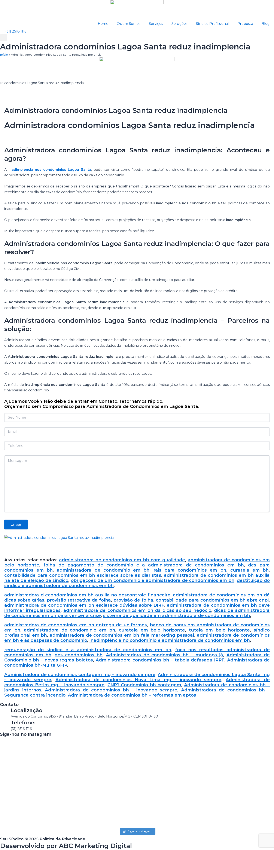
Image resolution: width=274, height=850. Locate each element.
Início (4, 54)
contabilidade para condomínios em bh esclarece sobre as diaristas (82, 575)
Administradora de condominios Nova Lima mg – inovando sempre (138, 679)
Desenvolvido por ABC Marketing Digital (66, 846)
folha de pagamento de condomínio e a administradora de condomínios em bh (143, 565)
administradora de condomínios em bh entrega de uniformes (75, 624)
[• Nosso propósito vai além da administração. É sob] (81, 778)
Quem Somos (128, 24)
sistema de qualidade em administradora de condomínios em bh (176, 615)
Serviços (156, 24)
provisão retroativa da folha (79, 600)
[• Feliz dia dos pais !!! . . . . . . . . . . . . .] (192, 747)
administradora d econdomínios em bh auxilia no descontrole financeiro (87, 594)
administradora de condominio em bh (69, 630)
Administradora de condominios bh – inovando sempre (111, 689)
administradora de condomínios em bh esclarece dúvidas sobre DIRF (84, 605)
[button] (3, 37)
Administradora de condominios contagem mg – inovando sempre (79, 674)
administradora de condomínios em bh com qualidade (122, 559)
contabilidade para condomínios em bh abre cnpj (212, 600)
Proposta (245, 24)
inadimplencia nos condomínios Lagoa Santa (50, 170)
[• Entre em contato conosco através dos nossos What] (137, 762)
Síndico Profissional (212, 24)
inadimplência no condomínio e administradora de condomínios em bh (169, 640)
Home (103, 24)
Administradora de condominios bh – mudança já (164, 654)
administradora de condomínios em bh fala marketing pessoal (122, 635)
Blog (266, 24)
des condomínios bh (79, 654)
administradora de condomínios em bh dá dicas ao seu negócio (137, 610)
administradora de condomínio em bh (101, 570)
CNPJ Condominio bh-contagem (144, 684)
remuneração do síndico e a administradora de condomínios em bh (87, 649)
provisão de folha (133, 600)
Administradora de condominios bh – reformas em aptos (132, 695)
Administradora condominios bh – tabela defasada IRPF (160, 660)
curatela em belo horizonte (152, 630)
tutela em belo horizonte (219, 630)
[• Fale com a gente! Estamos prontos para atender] (26, 781)
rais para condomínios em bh (189, 570)
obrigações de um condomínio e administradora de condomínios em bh (152, 580)
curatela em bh (249, 570)
